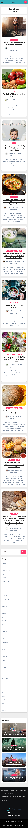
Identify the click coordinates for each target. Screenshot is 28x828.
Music (3, 664)
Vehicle (3, 703)
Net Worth (4, 667)
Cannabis (4, 584)
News (20, 408)
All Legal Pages (10, 821)
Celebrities (4, 592)
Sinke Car (10, 416)
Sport (3, 682)
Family (14, 143)
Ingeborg (10, 470)
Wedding (4, 710)
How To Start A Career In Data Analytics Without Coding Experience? (14, 779)
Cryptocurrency (6, 599)
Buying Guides (5, 581)
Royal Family (5, 678)
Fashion (4, 620)
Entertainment (5, 610)
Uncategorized (14, 39)
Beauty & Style (6, 570)
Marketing (4, 656)
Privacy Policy (18, 821)
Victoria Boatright (10, 207)
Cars (3, 588)
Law (3, 646)
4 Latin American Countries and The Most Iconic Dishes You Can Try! (14, 202)
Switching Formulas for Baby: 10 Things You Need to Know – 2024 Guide (14, 148)
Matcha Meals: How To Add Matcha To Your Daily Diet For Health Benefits (14, 256)
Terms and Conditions (8, 825)
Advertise (17, 825)
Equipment (4, 613)
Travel (3, 696)
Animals (4, 563)
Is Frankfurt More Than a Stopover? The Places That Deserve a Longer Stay (14, 764)
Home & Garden (6, 642)
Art (2, 566)
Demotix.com (14, 813)
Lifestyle (4, 649)
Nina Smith (10, 99)
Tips (21, 250)
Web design (5, 707)
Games (3, 635)
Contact (23, 825)
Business (4, 577)
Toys (3, 692)
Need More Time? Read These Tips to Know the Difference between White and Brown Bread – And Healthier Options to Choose (14, 521)
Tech (3, 685)
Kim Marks (10, 48)
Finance (4, 624)
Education (4, 606)
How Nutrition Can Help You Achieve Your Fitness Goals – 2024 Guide (14, 359)
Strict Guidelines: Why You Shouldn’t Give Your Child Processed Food (14, 465)
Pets (3, 674)
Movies (3, 660)
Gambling (4, 631)
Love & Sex (4, 653)
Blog (3, 574)
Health (14, 91)
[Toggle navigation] (2, 2)
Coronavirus (5, 595)
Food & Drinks (14, 197)
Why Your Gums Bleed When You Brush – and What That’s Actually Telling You (14, 734)
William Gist (11, 528)
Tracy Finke (11, 311)
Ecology (4, 602)
